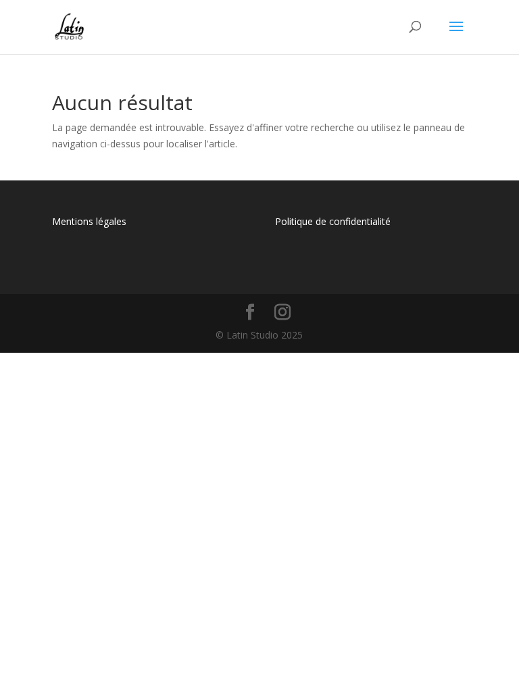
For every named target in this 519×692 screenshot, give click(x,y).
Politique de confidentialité (333, 221)
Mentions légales (89, 221)
